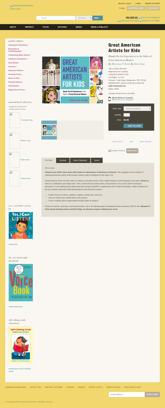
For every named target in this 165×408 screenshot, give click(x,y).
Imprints (29, 27)
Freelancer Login (132, 387)
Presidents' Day (26, 120)
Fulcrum (12, 67)
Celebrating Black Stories (19, 55)
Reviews (62, 160)
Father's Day (24, 160)
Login (138, 3)
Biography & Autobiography (15, 50)
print (131, 141)
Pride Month (13, 86)
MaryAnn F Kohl (120, 63)
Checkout (153, 8)
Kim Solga (139, 63)
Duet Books (13, 63)
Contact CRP (35, 387)
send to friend (117, 141)
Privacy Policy (95, 387)
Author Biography (80, 160)
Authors (62, 27)
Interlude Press (15, 74)
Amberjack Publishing (18, 45)
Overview (48, 160)
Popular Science (15, 82)
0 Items (122, 8)
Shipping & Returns (54, 387)
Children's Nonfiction (17, 59)
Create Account (152, 3)
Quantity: (118, 115)
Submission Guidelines (15, 387)
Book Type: (117, 108)
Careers (70, 387)
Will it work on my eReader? (123, 100)
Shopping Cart (136, 8)
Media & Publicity (99, 27)
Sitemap (81, 387)
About (13, 27)
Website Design (113, 387)
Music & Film (14, 78)
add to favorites (145, 141)
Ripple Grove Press (16, 90)
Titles (46, 27)
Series (79, 27)
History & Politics (16, 70)
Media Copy (132, 151)
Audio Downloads (15, 307)
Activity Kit (13, 244)
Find (96, 18)
